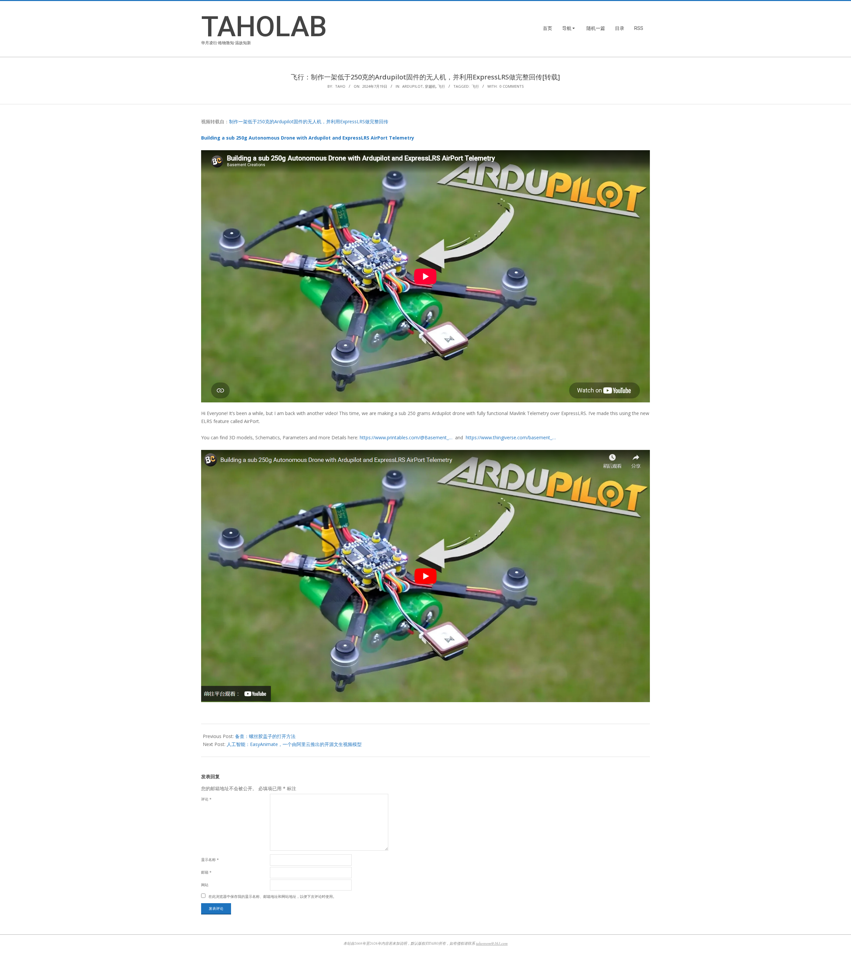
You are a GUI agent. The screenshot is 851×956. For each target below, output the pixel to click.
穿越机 (430, 86)
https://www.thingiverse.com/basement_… (511, 437)
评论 (206, 799)
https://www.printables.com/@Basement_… (406, 437)
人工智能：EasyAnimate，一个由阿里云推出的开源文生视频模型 (294, 744)
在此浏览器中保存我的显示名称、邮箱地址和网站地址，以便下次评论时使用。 (272, 896)
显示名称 (210, 859)
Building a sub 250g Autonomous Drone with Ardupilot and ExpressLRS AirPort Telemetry (307, 138)
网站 (204, 884)
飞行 (441, 86)
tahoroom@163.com (492, 943)
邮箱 (206, 872)
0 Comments (512, 86)
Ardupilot (412, 86)
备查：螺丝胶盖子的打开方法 (265, 736)
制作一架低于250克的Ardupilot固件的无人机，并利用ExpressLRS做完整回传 (308, 121)
